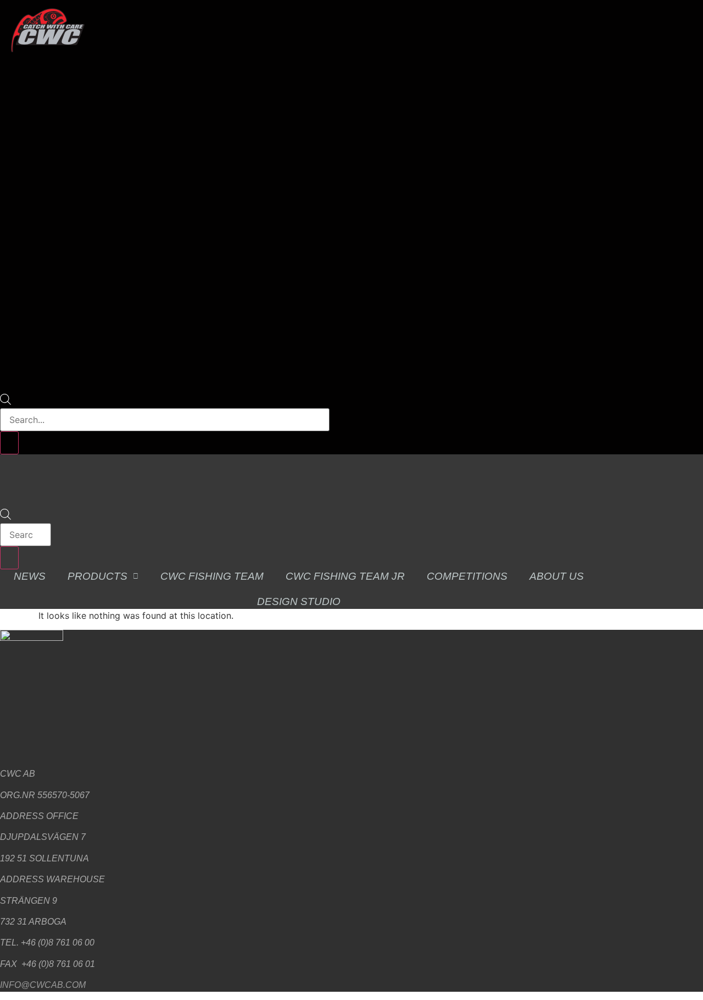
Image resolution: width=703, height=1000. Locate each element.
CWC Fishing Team (212, 576)
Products (97, 576)
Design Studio (299, 601)
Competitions (467, 576)
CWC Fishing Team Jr (345, 576)
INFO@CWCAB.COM (43, 985)
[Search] (9, 442)
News (30, 576)
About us (556, 576)
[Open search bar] (5, 401)
